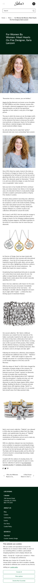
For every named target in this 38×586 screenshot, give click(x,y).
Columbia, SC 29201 (10, 500)
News (10, 18)
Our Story (7, 523)
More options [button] (19, 576)
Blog (5, 512)
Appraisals (7, 535)
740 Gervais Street (9, 498)
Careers (6, 515)
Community (7, 518)
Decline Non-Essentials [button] (19, 580)
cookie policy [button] (14, 567)
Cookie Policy (8, 526)
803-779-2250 (8, 502)
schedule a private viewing (23, 465)
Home (3, 18)
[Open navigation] (4, 3)
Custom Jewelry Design (11, 538)
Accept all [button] (19, 572)
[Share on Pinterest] (7, 468)
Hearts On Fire (7, 102)
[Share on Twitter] (5, 468)
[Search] (33, 11)
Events (6, 520)
